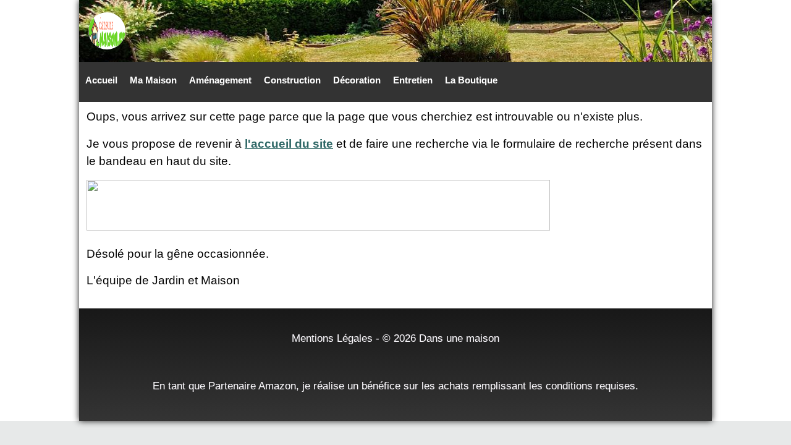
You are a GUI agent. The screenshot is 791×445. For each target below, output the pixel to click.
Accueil (101, 80)
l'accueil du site (289, 143)
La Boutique (471, 80)
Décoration (357, 80)
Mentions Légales (332, 338)
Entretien (413, 80)
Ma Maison (153, 80)
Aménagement (220, 80)
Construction (292, 80)
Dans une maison (459, 338)
